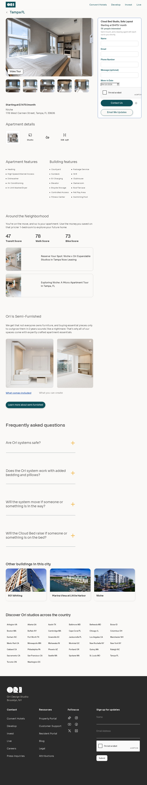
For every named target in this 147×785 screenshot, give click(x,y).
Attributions (46, 756)
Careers (11, 748)
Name (103, 39)
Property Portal (48, 718)
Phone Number (108, 60)
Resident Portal (48, 733)
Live (139, 4)
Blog (41, 741)
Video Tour (15, 71)
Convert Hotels (98, 4)
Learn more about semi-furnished (25, 405)
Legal (42, 748)
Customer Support (50, 726)
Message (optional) (110, 70)
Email (103, 49)
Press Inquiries (16, 756)
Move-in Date (107, 81)
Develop (115, 4)
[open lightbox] (49, 48)
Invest (128, 4)
